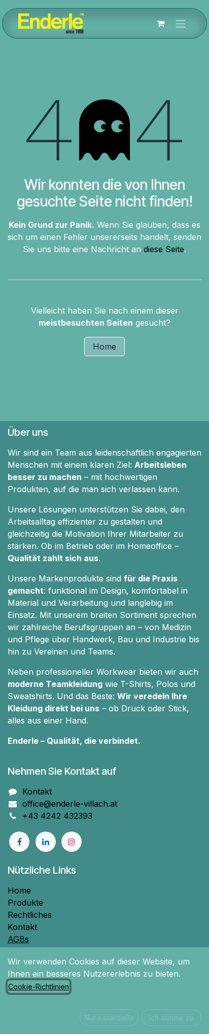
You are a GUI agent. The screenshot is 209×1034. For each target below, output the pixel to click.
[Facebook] (19, 842)
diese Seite (164, 249)
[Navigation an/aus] (180, 23)
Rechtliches (30, 915)
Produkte (25, 903)
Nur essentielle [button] (109, 1017)
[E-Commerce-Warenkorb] (160, 23)
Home (104, 346)
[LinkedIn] (46, 842)
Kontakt (37, 791)
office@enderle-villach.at (69, 804)
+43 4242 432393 (57, 816)
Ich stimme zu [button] (171, 1017)
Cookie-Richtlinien (38, 986)
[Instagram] (71, 842)
